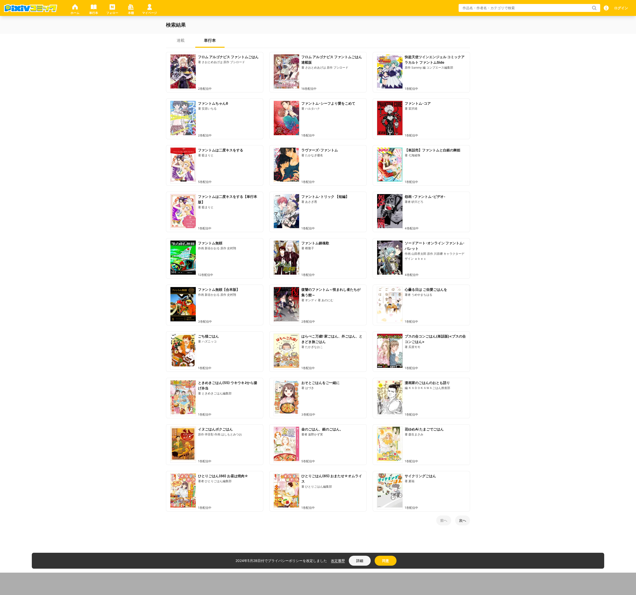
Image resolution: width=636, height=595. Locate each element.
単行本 (210, 40)
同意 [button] (385, 560)
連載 (181, 40)
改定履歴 (338, 560)
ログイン (621, 8)
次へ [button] (462, 520)
